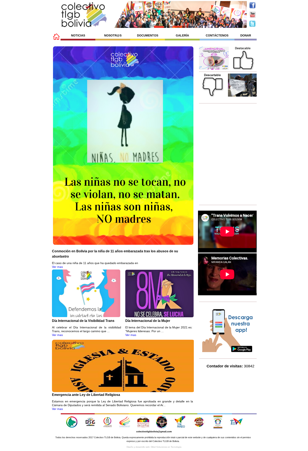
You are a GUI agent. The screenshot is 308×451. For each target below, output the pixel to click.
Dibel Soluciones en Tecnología (166, 447)
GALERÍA (182, 35)
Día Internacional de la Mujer (147, 321)
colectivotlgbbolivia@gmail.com (154, 431)
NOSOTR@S (113, 35)
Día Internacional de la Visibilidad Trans (83, 321)
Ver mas (57, 266)
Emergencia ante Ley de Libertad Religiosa (86, 395)
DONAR (245, 35)
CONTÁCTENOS (217, 35)
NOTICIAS (78, 35)
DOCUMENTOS (147, 35)
